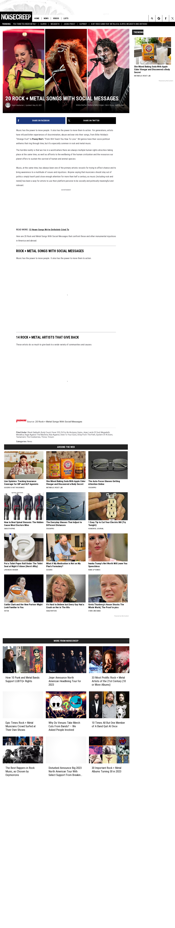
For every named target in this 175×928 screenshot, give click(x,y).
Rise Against (54, 435)
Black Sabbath (34, 432)
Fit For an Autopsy (69, 432)
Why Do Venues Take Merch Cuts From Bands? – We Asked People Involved (64, 726)
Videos (56, 18)
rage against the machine (36, 435)
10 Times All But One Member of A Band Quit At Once (108, 724)
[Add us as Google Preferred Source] (158, 18)
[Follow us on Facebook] (165, 18)
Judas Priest (69, 24)
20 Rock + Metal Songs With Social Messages (58, 421)
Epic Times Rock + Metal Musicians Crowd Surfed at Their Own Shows (20, 726)
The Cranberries (33, 437)
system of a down (104, 435)
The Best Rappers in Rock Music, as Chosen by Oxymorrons (20, 771)
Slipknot (83, 24)
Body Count (46, 432)
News (46, 18)
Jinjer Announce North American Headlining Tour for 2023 (65, 681)
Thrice (44, 437)
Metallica (20, 435)
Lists (66, 18)
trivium (51, 437)
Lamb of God (94, 432)
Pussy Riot (37, 139)
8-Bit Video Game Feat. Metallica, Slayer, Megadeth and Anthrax (119, 24)
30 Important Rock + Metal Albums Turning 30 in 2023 (106, 769)
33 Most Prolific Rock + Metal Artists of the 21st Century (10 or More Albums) (109, 681)
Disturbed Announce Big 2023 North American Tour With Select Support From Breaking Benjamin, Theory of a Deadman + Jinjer (65, 771)
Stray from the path (86, 435)
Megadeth (55, 24)
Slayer (43, 24)
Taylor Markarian (17, 105)
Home (36, 18)
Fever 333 (56, 432)
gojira (79, 432)
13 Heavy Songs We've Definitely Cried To (49, 229)
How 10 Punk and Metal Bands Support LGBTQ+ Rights (22, 679)
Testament (21, 437)
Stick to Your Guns (68, 435)
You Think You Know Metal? (24, 24)
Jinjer (85, 432)
